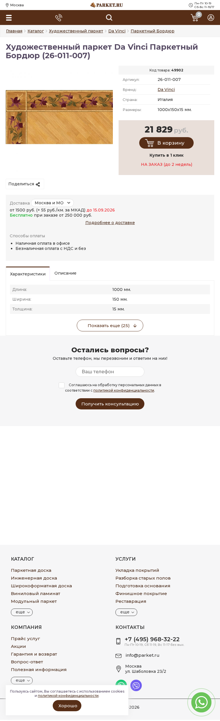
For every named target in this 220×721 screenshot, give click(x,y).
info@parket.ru (143, 655)
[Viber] (136, 689)
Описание (65, 273)
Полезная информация (39, 669)
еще (20, 612)
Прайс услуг (25, 638)
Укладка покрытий (137, 570)
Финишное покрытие (141, 593)
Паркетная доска (31, 570)
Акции (18, 646)
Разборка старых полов (143, 578)
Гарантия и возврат (34, 654)
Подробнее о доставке (110, 222)
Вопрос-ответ (27, 661)
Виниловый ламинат (35, 593)
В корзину (170, 143)
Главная (14, 31)
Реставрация (130, 601)
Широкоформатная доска (41, 585)
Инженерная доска (34, 578)
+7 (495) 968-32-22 (152, 639)
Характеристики (28, 274)
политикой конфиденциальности (123, 390)
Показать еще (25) (109, 325)
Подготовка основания (142, 585)
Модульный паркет (34, 601)
